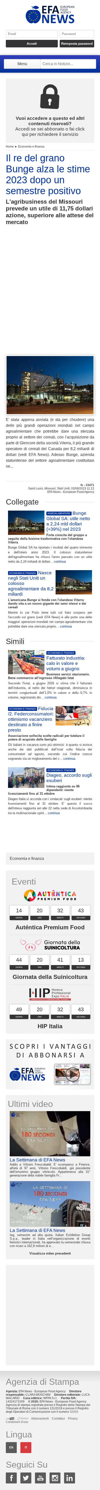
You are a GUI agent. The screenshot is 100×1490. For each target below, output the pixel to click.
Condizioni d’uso (17, 1422)
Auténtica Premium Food (50, 927)
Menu (22, 64)
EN (11, 1447)
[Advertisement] (50, 299)
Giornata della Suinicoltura (50, 977)
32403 (74, 1411)
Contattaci (58, 1418)
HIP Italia (50, 1026)
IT (26, 1447)
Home (10, 146)
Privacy (73, 1418)
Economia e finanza (31, 146)
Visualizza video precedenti (50, 1253)
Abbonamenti (40, 1418)
